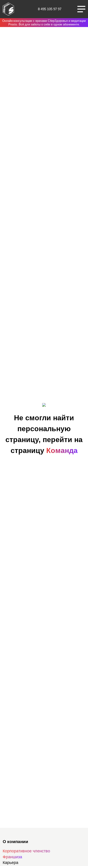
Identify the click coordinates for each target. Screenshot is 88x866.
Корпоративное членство (26, 851)
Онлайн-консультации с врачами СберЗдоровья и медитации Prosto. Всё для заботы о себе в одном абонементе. (44, 22)
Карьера (10, 862)
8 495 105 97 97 (49, 9)
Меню (81, 9)
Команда (62, 450)
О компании (15, 841)
